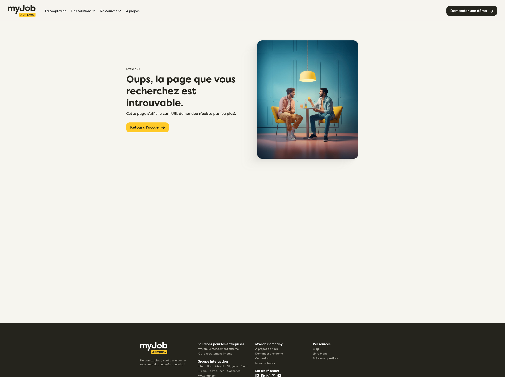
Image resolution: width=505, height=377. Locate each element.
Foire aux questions (325, 358)
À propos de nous (266, 349)
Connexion (262, 358)
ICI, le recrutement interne (215, 353)
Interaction (205, 366)
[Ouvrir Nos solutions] (93, 10)
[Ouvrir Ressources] (119, 10)
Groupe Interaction (213, 361)
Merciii (219, 366)
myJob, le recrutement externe (218, 349)
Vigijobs (232, 366)
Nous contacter (265, 363)
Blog (316, 349)
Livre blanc (320, 353)
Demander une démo (269, 353)
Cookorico (233, 371)
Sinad (244, 366)
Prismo (202, 371)
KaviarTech (217, 371)
